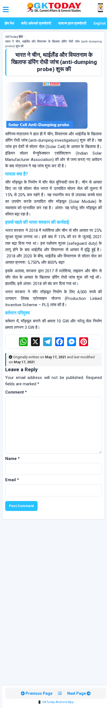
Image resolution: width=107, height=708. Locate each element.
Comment (16, 392)
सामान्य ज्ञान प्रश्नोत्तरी (72, 23)
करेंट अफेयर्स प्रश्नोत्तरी (36, 23)
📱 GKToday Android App (56, 702)
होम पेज (9, 23)
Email (12, 479)
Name (12, 458)
